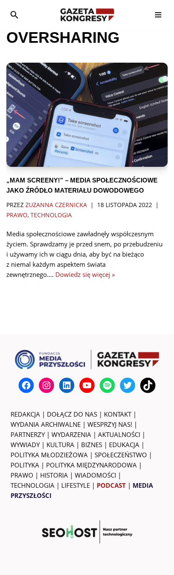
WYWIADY (25, 444)
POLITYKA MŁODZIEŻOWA (49, 455)
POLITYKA (25, 465)
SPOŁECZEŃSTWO (121, 455)
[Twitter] (127, 385)
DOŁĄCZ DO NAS (72, 414)
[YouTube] (87, 385)
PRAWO (22, 475)
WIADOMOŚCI (95, 475)
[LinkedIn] (66, 385)
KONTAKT (117, 414)
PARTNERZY (28, 434)
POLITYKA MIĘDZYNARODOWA (91, 465)
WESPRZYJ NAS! (109, 424)
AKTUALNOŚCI (119, 434)
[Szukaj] (14, 15)
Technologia (51, 215)
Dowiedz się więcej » (85, 274)
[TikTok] (147, 385)
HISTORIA (54, 475)
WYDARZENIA (71, 434)
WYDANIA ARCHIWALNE (46, 424)
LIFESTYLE (75, 485)
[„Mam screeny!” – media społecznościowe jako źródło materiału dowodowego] (87, 115)
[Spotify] (107, 385)
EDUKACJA (124, 444)
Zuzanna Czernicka (56, 205)
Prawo (16, 215)
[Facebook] (26, 385)
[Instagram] (46, 385)
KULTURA (60, 444)
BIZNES (91, 444)
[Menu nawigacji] (158, 15)
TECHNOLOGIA (32, 485)
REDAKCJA (25, 414)
